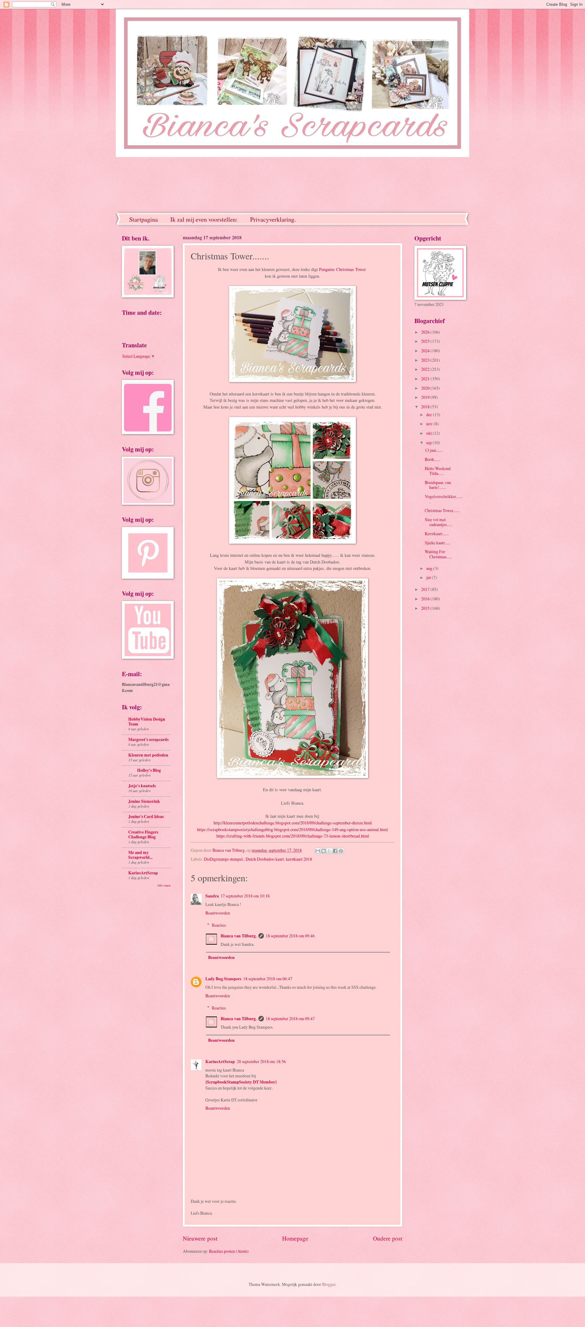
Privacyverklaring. (273, 219)
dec (429, 414)
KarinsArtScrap (220, 1061)
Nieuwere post (200, 1238)
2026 (426, 332)
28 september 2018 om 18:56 (261, 1061)
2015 (426, 608)
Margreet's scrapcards (148, 739)
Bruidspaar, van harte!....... (438, 484)
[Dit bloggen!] (324, 851)
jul (429, 577)
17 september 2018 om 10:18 (245, 896)
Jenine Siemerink (144, 801)
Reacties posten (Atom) (229, 1251)
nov (430, 424)
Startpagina (143, 219)
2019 (426, 397)
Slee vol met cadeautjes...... (438, 522)
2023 (426, 360)
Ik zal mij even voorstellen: (204, 219)
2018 (426, 406)
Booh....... (432, 459)
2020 (426, 388)
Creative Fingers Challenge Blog (143, 834)
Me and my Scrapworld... (140, 854)
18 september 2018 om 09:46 (290, 936)
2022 (426, 369)
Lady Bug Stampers (223, 979)
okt (429, 433)
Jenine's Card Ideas (146, 816)
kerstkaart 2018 (299, 859)
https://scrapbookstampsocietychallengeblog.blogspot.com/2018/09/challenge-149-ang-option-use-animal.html (292, 829)
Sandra (212, 896)
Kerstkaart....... (437, 533)
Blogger (328, 1284)
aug (429, 568)
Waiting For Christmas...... (438, 554)
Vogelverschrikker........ (443, 498)
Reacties (219, 925)
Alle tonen (164, 885)
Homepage (295, 1238)
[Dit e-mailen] (318, 851)
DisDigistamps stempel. (224, 859)
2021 (426, 378)
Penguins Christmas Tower (343, 269)
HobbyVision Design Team (146, 721)
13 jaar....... (433, 450)
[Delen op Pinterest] (341, 851)
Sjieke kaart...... (437, 543)
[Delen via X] (329, 851)
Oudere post (387, 1238)
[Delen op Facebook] (335, 851)
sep (429, 442)
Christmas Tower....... (442, 510)
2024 (426, 350)
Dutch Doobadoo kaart (265, 859)
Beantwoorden (217, 913)
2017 (426, 589)
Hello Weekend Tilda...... (438, 470)
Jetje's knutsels (142, 786)
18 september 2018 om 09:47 (290, 1018)
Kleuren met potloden (148, 755)
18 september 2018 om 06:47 (267, 978)
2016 (426, 599)
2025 (426, 341)
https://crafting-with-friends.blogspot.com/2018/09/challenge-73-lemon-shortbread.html (292, 836)
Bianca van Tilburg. (239, 936)
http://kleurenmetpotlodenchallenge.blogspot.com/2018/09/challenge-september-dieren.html (293, 823)
